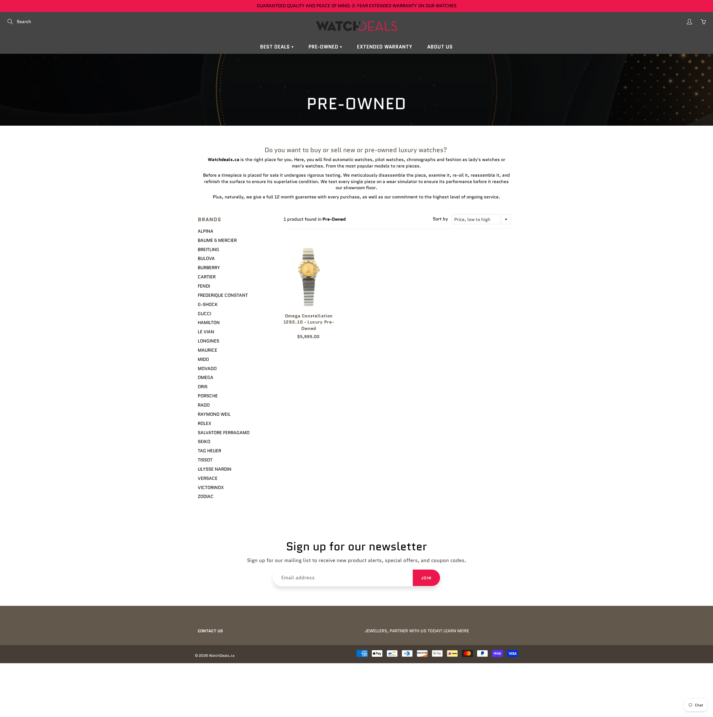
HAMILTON (209, 322)
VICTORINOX (211, 487)
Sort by (440, 219)
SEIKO (204, 441)
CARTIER (207, 277)
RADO (204, 405)
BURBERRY (209, 267)
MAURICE (207, 350)
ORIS (202, 386)
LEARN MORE (456, 631)
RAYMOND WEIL (214, 414)
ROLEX (204, 423)
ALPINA (205, 231)
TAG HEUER (209, 451)
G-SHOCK (208, 304)
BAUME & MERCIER (217, 240)
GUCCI (204, 313)
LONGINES (208, 341)
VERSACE (208, 478)
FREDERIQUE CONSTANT (223, 295)
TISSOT (205, 460)
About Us (440, 46)
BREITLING (208, 249)
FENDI (204, 286)
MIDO (203, 359)
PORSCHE (208, 396)
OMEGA (205, 377)
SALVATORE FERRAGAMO (224, 432)
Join (426, 578)
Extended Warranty (384, 46)
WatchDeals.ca (222, 655)
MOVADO (207, 368)
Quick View (308, 276)
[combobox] (481, 219)
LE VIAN (206, 332)
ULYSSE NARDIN (214, 469)
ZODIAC (206, 496)
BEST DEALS (275, 46)
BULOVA (206, 258)
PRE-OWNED (324, 46)
